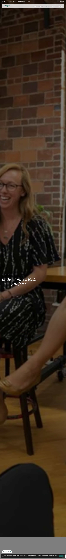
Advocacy (48, 6)
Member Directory (21, 1)
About (28, 1)
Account (3, 1)
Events (34, 6)
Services (53, 6)
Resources (60, 6)
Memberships (41, 6)
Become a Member (12, 1)
